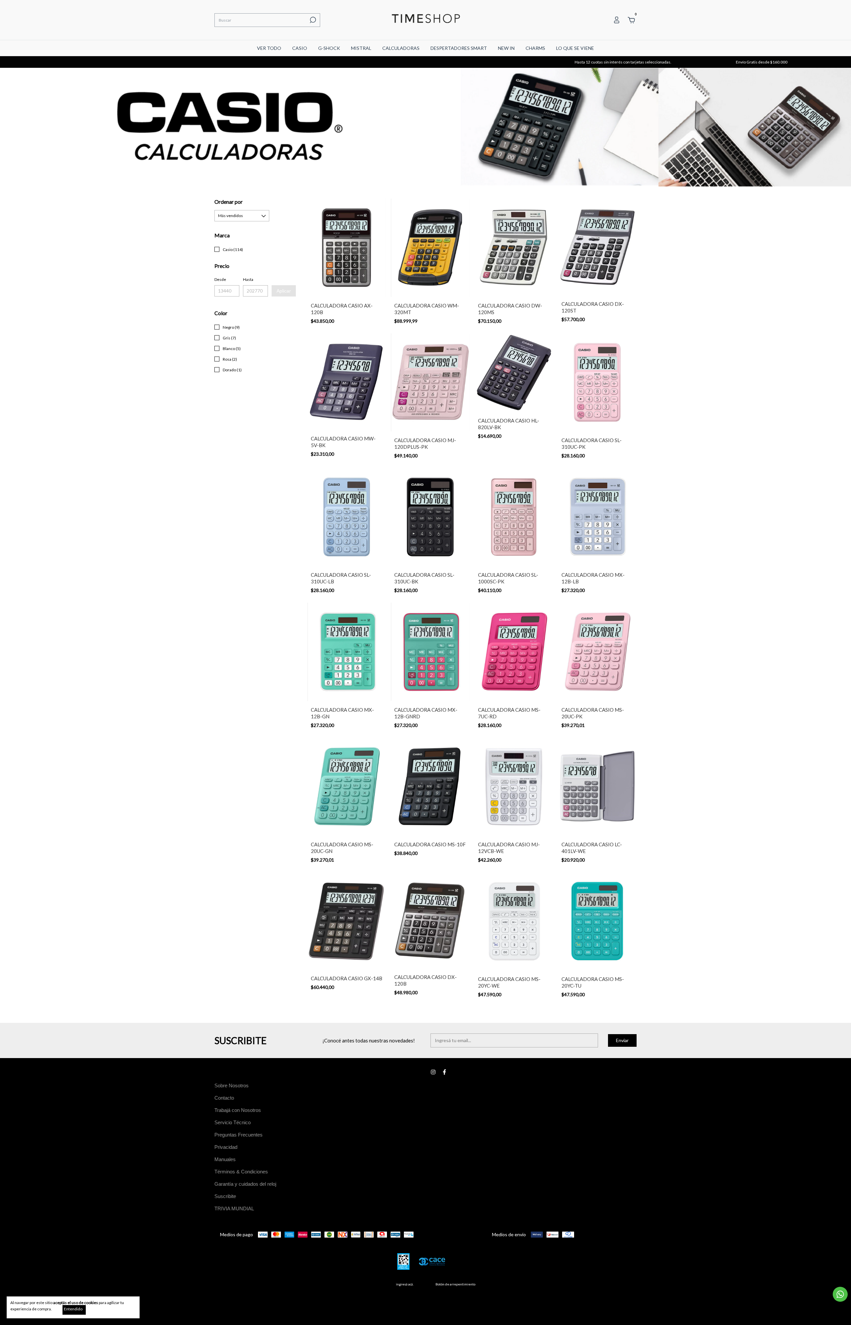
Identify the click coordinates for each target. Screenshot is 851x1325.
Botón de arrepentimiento (455, 1284)
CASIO (299, 48)
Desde (220, 279)
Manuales (225, 1159)
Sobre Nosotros (231, 1085)
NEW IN (506, 48)
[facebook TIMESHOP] (444, 1072)
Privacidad (225, 1147)
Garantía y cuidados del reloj (245, 1184)
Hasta (248, 279)
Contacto (224, 1098)
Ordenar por (228, 201)
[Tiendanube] (616, 1286)
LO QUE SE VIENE (575, 48)
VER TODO (269, 48)
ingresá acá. (405, 1284)
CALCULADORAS (401, 48)
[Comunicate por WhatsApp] (840, 1294)
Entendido (73, 1308)
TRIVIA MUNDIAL (234, 1208)
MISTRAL (361, 48)
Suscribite (225, 1196)
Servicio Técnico (232, 1122)
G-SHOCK (329, 48)
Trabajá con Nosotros (237, 1110)
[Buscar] (312, 20)
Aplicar (284, 291)
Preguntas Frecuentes (238, 1135)
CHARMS (535, 48)
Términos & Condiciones (241, 1171)
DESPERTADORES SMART (458, 48)
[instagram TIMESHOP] (433, 1072)
